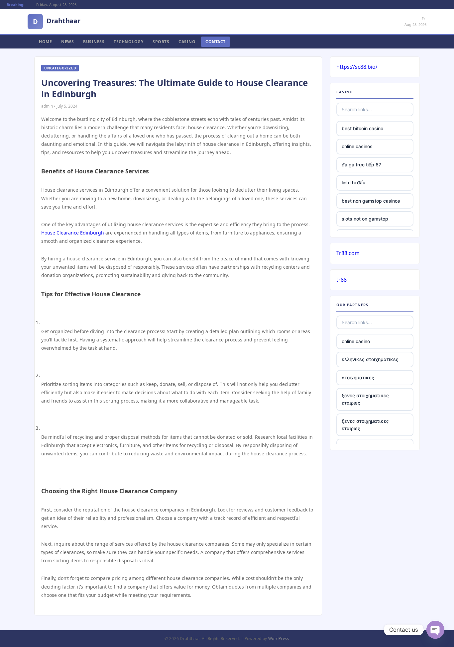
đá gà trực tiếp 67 (361, 164)
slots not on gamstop (365, 219)
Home (45, 42)
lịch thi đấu (353, 182)
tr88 (341, 279)
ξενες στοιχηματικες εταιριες (365, 399)
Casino (186, 42)
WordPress (278, 638)
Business (93, 42)
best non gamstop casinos (371, 201)
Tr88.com (348, 253)
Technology (128, 42)
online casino (356, 341)
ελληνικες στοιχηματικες (370, 359)
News (67, 42)
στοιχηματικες (358, 377)
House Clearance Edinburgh (72, 233)
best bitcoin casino (362, 128)
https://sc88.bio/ (357, 66)
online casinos (357, 146)
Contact (215, 42)
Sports (161, 42)
